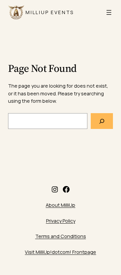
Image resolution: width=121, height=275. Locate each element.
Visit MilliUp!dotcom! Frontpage (60, 252)
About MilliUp (60, 205)
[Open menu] (109, 12)
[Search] (102, 121)
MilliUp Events (50, 12)
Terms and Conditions (60, 236)
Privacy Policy (60, 221)
